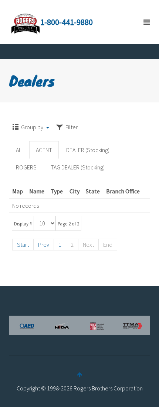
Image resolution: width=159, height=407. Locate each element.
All (19, 150)
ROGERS (26, 167)
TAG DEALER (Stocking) (78, 167)
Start (23, 244)
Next (88, 244)
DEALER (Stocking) (87, 150)
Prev (43, 244)
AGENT (44, 150)
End (107, 244)
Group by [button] (32, 127)
